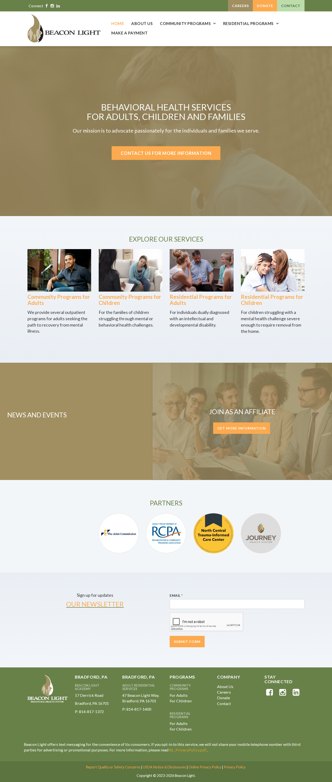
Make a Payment (129, 33)
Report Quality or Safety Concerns (113, 767)
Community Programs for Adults (58, 300)
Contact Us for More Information (166, 153)
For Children (181, 700)
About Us (142, 23)
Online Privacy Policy (205, 767)
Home (117, 23)
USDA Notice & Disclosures (164, 767)
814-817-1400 (138, 709)
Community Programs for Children (130, 300)
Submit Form (187, 641)
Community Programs (185, 23)
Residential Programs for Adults (201, 300)
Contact (290, 6)
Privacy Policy (234, 767)
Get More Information (241, 428)
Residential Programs (248, 23)
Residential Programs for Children (272, 300)
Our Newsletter (95, 604)
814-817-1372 (91, 711)
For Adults (179, 695)
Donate (265, 6)
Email (176, 595)
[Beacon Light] (64, 28)
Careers (240, 6)
